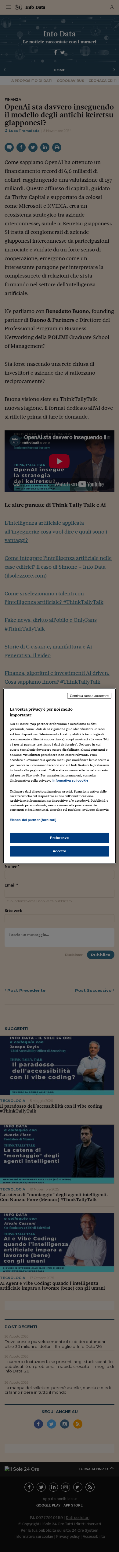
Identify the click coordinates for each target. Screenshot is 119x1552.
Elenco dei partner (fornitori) (33, 820)
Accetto (60, 851)
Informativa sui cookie (70, 780)
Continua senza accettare (89, 695)
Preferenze (59, 838)
